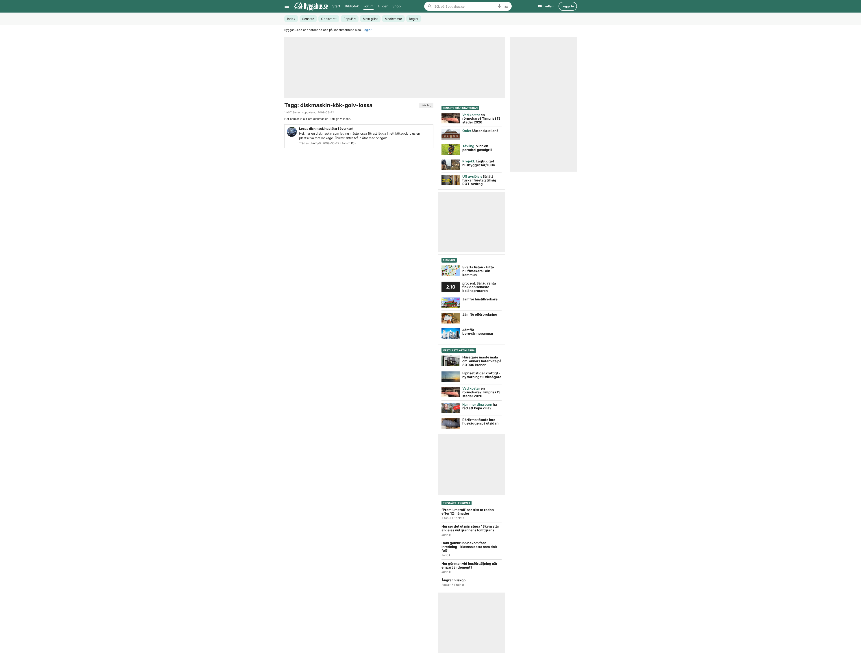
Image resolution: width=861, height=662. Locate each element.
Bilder (383, 6)
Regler (367, 30)
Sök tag (426, 105)
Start (336, 6)
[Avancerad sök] (506, 6)
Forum (368, 6)
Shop (396, 6)
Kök (353, 143)
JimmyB (315, 143)
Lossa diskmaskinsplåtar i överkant (326, 128)
